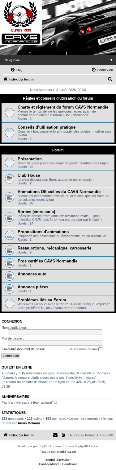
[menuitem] (16, 70)
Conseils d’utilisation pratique (46, 127)
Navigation (59, 60)
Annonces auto (32, 274)
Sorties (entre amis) (36, 211)
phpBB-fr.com (66, 451)
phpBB (44, 446)
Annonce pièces (33, 287)
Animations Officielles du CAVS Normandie (59, 191)
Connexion (12, 321)
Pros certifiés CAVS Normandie (47, 261)
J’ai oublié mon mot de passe (23, 349)
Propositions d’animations (43, 231)
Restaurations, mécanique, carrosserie (54, 248)
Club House (29, 175)
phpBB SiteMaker (58, 459)
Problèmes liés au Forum (42, 300)
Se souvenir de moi (83, 349)
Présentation (30, 159)
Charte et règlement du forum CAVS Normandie (63, 107)
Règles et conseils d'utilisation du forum (58, 98)
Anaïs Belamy (29, 423)
